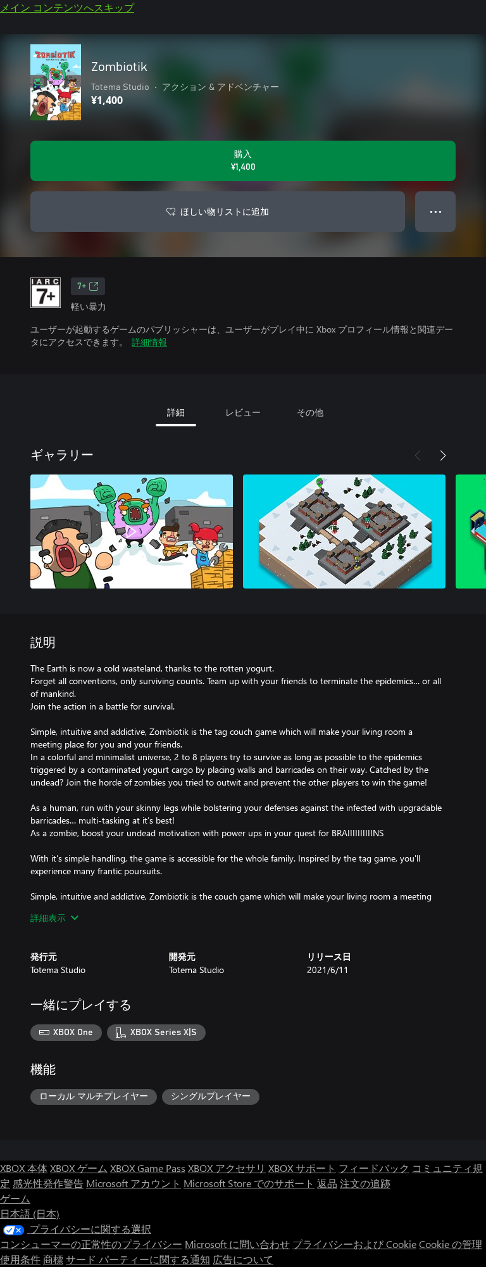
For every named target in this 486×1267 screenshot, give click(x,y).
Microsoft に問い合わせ (237, 1244)
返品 (327, 1183)
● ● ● (436, 211)
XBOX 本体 (23, 1168)
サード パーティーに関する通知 (138, 1259)
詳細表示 (48, 918)
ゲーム (15, 1198)
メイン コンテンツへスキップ (67, 7)
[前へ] (417, 455)
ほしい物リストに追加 (224, 211)
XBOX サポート (302, 1168)
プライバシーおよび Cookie (354, 1244)
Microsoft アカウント (133, 1183)
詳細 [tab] (176, 412)
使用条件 (20, 1259)
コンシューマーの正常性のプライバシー (91, 1244)
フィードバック (374, 1168)
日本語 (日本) (29, 1213)
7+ (81, 286)
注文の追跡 (365, 1183)
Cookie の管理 (450, 1244)
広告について (243, 1259)
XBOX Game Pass (147, 1168)
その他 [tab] (310, 412)
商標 (53, 1259)
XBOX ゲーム (79, 1168)
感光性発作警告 (48, 1183)
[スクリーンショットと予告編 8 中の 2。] (344, 531)
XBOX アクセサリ (227, 1168)
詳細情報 (149, 342)
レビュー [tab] (243, 412)
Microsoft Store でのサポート (249, 1183)
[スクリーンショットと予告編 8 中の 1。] (131, 531)
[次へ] (443, 455)
